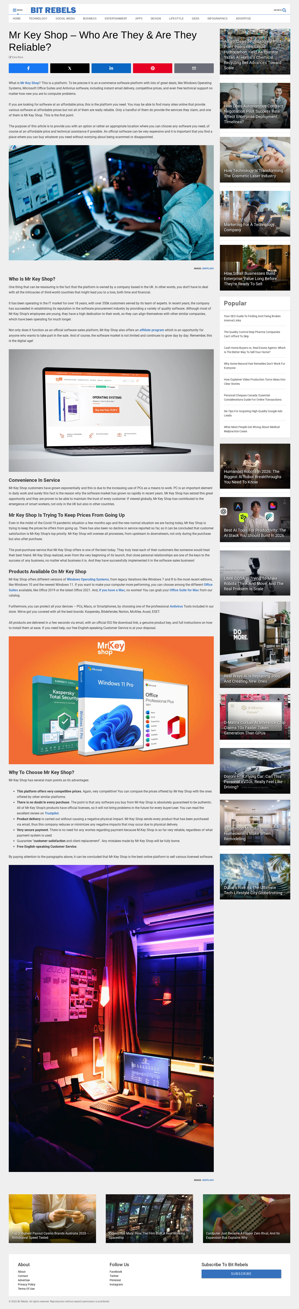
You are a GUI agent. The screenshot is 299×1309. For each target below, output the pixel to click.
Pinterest (115, 1280)
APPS (139, 18)
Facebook (116, 1271)
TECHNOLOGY (38, 18)
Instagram (116, 1284)
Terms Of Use (26, 1288)
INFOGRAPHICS (217, 18)
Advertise (24, 1280)
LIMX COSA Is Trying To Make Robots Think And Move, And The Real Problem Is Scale (254, 583)
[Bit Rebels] (51, 11)
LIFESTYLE (176, 18)
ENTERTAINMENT (116, 18)
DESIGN (156, 18)
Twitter (114, 1276)
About (22, 1271)
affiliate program (152, 330)
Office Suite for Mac (184, 590)
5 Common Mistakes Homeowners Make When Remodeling (247, 833)
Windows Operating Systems (88, 579)
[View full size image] (111, 202)
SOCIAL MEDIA (65, 18)
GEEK (195, 18)
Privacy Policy (26, 1284)
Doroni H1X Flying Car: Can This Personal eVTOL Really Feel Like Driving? (253, 781)
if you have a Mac (112, 590)
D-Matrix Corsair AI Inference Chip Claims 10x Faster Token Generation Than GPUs (254, 727)
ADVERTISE (243, 18)
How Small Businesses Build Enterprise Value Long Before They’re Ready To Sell (250, 278)
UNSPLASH (208, 268)
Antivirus (176, 606)
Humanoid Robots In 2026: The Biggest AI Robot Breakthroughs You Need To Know (252, 476)
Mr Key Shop (29, 83)
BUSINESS (90, 18)
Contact (23, 1276)
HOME (17, 18)
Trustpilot (52, 813)
